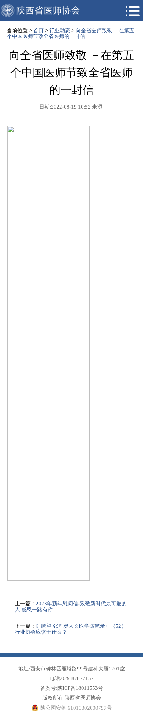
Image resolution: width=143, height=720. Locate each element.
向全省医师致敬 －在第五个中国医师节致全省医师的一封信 (70, 33)
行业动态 (59, 30)
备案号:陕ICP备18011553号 (71, 688)
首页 (38, 30)
